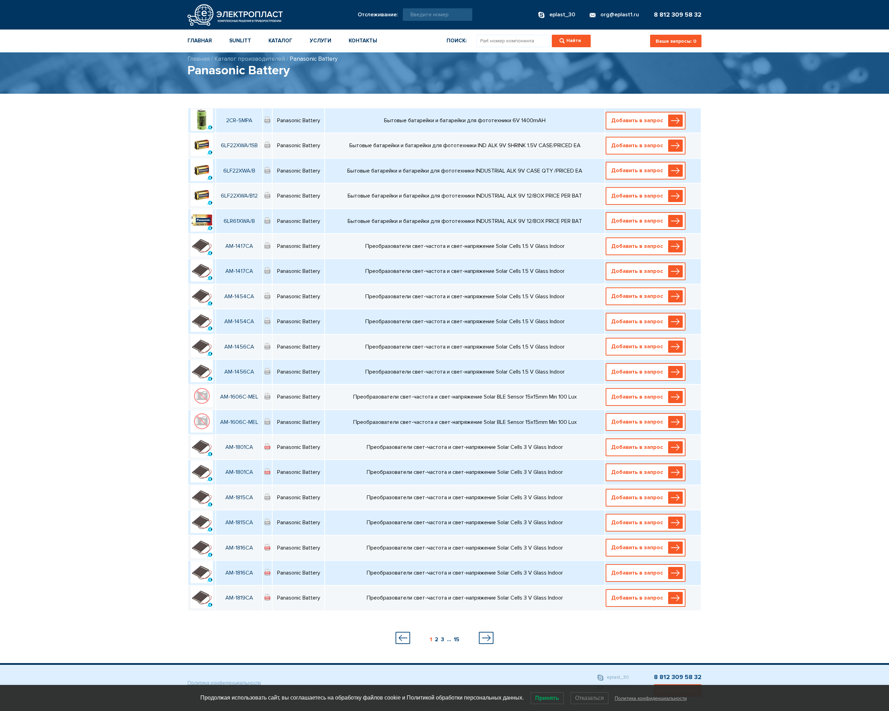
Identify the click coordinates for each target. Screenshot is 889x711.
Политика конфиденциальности (224, 683)
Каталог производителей (249, 58)
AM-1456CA (239, 346)
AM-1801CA (239, 447)
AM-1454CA (239, 296)
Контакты (363, 40)
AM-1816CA (239, 547)
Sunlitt (240, 40)
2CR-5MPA (239, 120)
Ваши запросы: (676, 41)
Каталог (280, 40)
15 (456, 639)
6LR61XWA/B (239, 221)
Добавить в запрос (637, 120)
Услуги (320, 40)
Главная (200, 40)
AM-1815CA (239, 497)
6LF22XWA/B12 (239, 195)
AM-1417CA (239, 246)
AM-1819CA (239, 597)
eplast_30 (617, 677)
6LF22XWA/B (239, 170)
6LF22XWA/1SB (239, 145)
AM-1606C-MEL (239, 396)
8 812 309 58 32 (677, 14)
